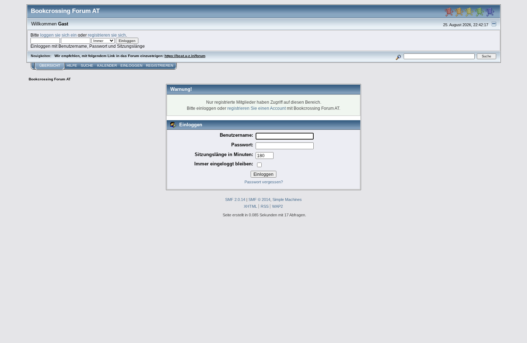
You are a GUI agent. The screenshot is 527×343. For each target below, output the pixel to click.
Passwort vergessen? (263, 182)
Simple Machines (287, 199)
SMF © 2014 (259, 199)
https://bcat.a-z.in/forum (185, 56)
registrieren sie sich (107, 35)
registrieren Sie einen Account (256, 108)
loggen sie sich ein (58, 35)
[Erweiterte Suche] (398, 56)
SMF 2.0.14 (235, 199)
